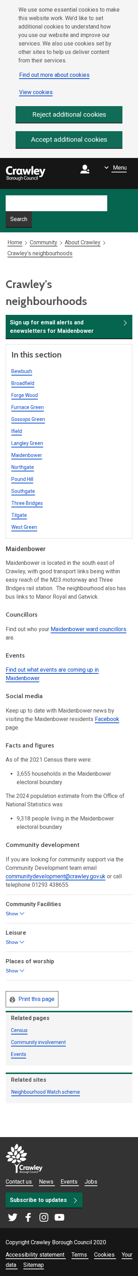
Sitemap (33, 1265)
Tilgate (19, 515)
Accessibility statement (36, 1254)
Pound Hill (22, 479)
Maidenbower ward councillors (88, 629)
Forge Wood (24, 395)
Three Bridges (27, 503)
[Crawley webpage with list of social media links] (36, 1218)
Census (19, 1030)
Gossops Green (28, 419)
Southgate (23, 491)
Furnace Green (27, 407)
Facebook (107, 719)
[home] (25, 173)
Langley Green (27, 443)
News (47, 1181)
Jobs (91, 1181)
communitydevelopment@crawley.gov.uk (55, 876)
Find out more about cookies (54, 75)
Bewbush (21, 371)
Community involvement (38, 1042)
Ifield (16, 431)
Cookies (105, 1254)
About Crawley (82, 242)
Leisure (17, 937)
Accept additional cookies (69, 139)
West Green (24, 527)
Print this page (35, 999)
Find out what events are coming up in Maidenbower (52, 674)
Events (18, 1054)
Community (43, 242)
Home (14, 242)
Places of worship (31, 966)
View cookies (36, 92)
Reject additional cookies (69, 114)
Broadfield (22, 383)
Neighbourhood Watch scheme (45, 1092)
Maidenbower (26, 455)
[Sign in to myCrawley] (87, 173)
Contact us (19, 1181)
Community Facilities (34, 909)
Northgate (22, 467)
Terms (79, 1254)
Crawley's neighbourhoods (40, 253)
